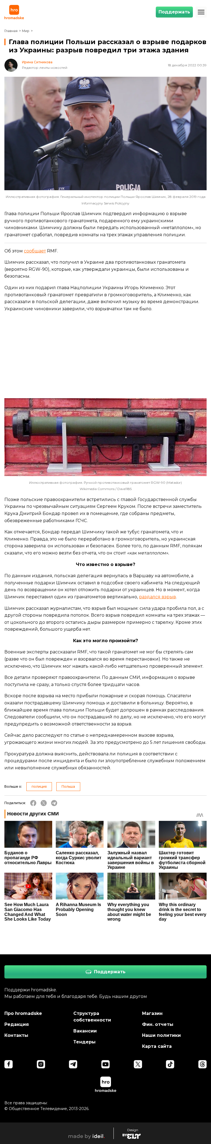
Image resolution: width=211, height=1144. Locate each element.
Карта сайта (157, 1046)
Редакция (16, 1024)
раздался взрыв (157, 596)
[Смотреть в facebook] (8, 1064)
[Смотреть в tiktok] (170, 1064)
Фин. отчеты (157, 1024)
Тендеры (84, 1042)
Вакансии (85, 1031)
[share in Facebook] (33, 803)
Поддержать (174, 12)
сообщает (35, 251)
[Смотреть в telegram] (73, 1064)
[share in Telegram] (54, 803)
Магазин (152, 1013)
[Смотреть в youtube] (105, 1064)
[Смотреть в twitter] (138, 1064)
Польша (68, 786)
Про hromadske (23, 1013)
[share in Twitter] (44, 803)
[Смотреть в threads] (202, 1064)
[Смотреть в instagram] (41, 1064)
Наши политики (161, 1035)
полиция (39, 786)
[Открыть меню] (201, 12)
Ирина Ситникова (37, 62)
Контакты (16, 1035)
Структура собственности (92, 1017)
